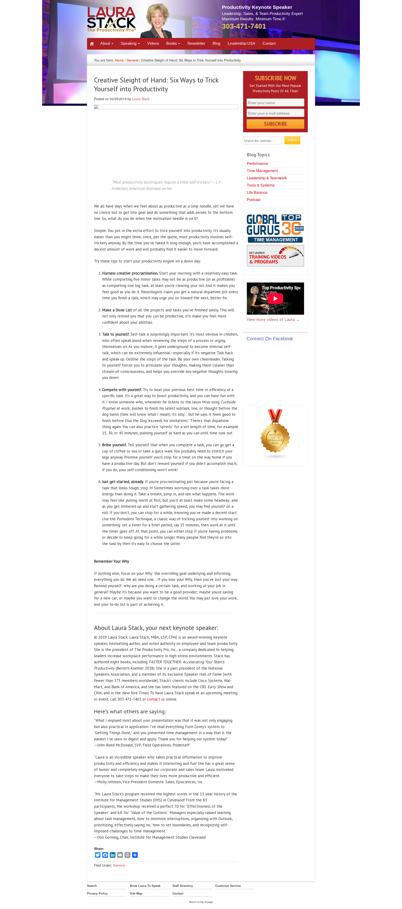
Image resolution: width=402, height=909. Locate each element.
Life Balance (257, 192)
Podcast (253, 199)
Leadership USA (241, 43)
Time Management (262, 170)
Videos (153, 43)
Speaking (129, 43)
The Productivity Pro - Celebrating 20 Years (130, 20)
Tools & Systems (261, 185)
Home (119, 60)
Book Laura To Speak (145, 885)
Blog (216, 43)
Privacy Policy (97, 893)
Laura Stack (141, 98)
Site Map (136, 893)
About (105, 43)
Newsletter (196, 43)
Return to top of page (201, 902)
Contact (269, 43)
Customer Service (228, 885)
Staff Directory (182, 885)
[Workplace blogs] (275, 435)
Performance (257, 163)
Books (172, 43)
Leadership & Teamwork (267, 177)
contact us (156, 699)
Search (92, 885)
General (132, 60)
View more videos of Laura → (273, 319)
